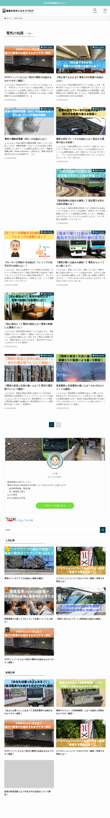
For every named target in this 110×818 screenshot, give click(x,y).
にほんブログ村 (25, 520)
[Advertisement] (29, 189)
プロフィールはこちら (55, 505)
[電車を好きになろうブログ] (18, 11)
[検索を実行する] (103, 530)
